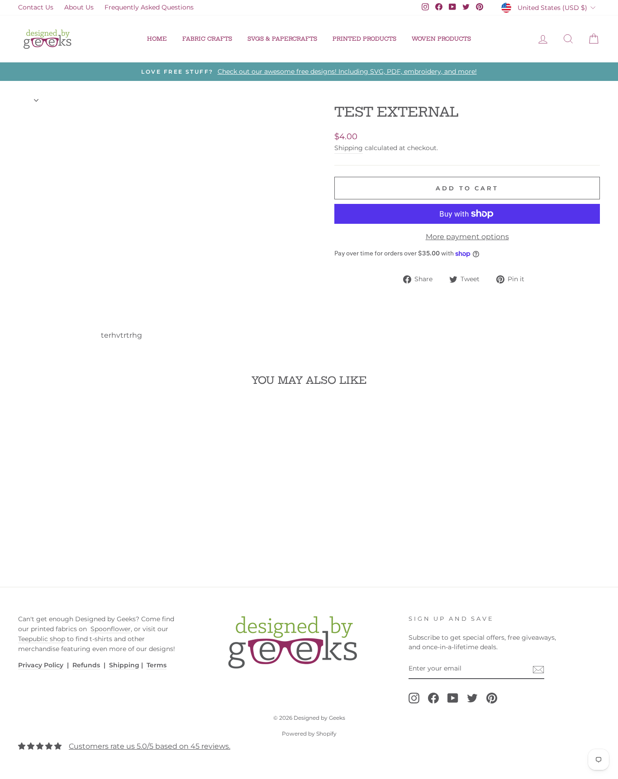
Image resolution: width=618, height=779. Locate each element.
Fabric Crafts (207, 38)
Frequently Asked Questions (149, 7)
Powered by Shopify (309, 733)
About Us (79, 7)
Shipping (348, 147)
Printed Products (364, 38)
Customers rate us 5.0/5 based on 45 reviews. (149, 746)
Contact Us (35, 7)
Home (157, 38)
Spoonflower (110, 629)
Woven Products (441, 38)
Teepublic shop (41, 638)
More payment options (467, 236)
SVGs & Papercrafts (282, 38)
